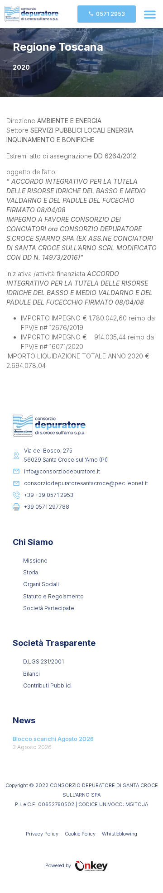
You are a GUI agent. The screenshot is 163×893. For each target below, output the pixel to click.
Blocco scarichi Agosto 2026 (53, 738)
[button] (149, 14)
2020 (21, 67)
